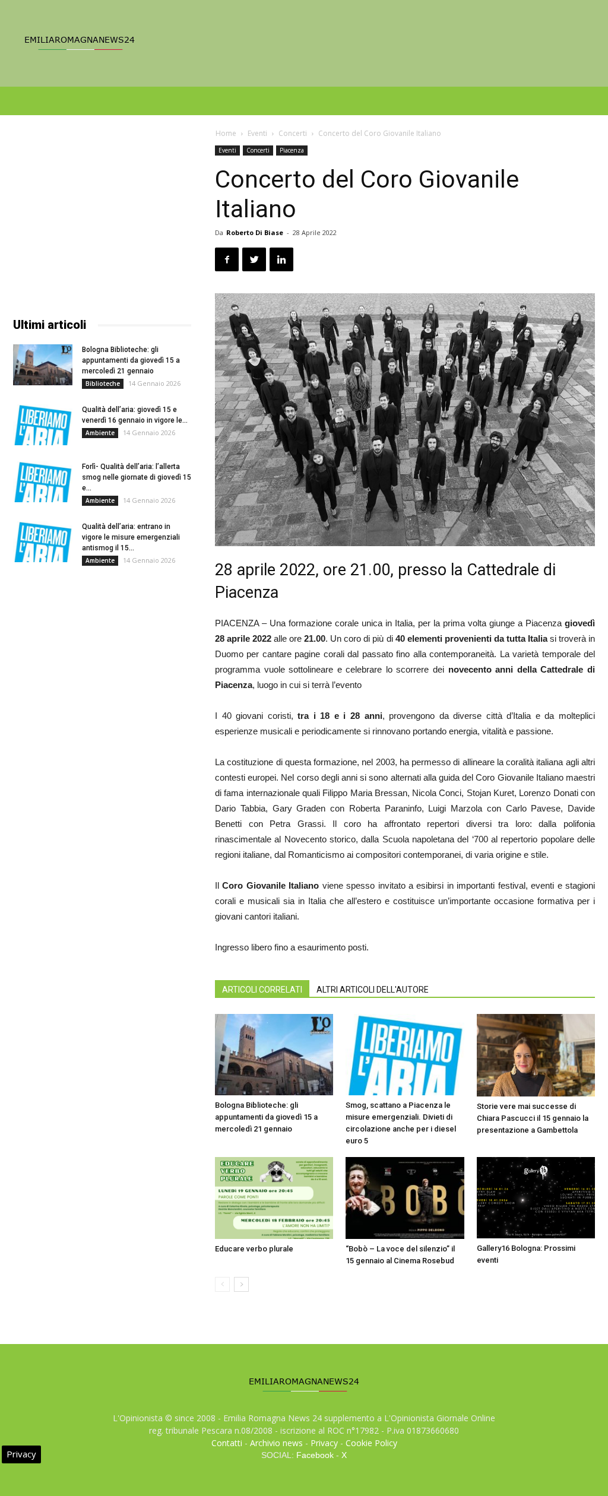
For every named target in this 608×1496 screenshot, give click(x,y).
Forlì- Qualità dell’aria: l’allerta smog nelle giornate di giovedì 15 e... (136, 477)
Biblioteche (103, 383)
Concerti (292, 133)
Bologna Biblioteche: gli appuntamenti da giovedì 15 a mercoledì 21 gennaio (266, 1117)
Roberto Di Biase (254, 232)
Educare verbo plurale (254, 1248)
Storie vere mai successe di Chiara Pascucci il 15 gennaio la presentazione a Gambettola (532, 1118)
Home (226, 133)
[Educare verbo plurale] (274, 1197)
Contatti (226, 1443)
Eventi (257, 133)
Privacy (324, 1443)
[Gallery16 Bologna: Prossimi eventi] (536, 1197)
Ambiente (100, 433)
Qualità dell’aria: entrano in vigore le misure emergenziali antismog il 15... (131, 537)
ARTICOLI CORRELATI (262, 989)
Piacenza (292, 150)
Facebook (315, 1455)
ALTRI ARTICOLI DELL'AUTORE (372, 989)
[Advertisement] (102, 219)
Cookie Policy (371, 1443)
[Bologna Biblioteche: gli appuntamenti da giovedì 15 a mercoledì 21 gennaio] (274, 1054)
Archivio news (276, 1443)
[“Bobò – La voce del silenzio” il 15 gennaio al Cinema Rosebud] (405, 1197)
